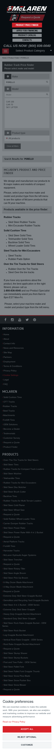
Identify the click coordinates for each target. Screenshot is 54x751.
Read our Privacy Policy (14, 722)
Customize (27, 745)
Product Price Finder (27, 25)
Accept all (27, 729)
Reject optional (27, 737)
